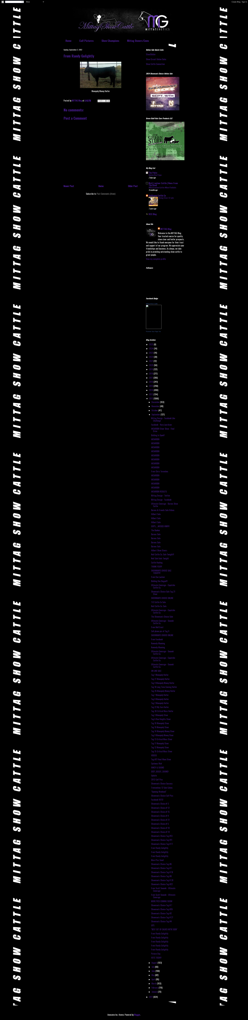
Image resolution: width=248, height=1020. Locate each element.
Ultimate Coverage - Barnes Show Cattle (164, 505)
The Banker (155, 530)
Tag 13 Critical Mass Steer (161, 739)
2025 (151, 344)
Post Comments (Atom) (106, 193)
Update (154, 775)
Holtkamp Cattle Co (157, 195)
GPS (152, 925)
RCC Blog (153, 214)
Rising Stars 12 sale (166, 197)
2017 (151, 377)
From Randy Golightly (159, 847)
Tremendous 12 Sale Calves (162, 787)
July (153, 966)
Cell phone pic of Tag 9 (160, 631)
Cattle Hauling (156, 562)
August (155, 962)
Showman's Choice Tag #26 (162, 909)
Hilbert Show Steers (159, 550)
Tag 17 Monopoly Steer (160, 743)
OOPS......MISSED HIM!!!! (160, 526)
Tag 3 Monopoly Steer (159, 715)
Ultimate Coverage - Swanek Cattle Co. (162, 622)
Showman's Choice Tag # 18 (162, 872)
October (155, 410)
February (155, 987)
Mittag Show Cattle (152, 304)
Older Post (133, 186)
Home (68, 41)
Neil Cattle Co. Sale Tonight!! (162, 554)
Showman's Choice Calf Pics (162, 795)
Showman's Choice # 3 (160, 803)
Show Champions (110, 41)
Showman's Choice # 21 (160, 819)
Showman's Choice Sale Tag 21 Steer (163, 593)
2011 (151, 996)
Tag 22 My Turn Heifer (160, 707)
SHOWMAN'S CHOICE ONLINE (162, 598)
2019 (151, 369)
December (156, 402)
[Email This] (99, 101)
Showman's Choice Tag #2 (161, 913)
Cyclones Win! (156, 763)
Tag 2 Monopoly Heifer (160, 703)
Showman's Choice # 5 (160, 823)
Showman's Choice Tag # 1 (161, 868)
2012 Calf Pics (157, 779)
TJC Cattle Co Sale (158, 602)
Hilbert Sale (156, 514)
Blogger (137, 1014)
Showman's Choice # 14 (160, 831)
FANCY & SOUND (157, 767)
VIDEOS (154, 755)
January (155, 991)
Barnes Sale (155, 534)
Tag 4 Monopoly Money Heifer (162, 683)
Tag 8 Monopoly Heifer (160, 699)
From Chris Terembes (159, 471)
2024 (151, 348)
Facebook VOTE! (157, 799)
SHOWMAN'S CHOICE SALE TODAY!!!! (161, 572)
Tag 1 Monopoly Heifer (160, 674)
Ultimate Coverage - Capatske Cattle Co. (163, 586)
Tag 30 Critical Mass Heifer (162, 711)
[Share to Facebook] (106, 101)
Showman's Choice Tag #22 (162, 884)
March (154, 983)
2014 (151, 390)
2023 (151, 352)
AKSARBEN (155, 439)
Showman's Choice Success (162, 783)
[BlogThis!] (101, 101)
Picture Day (155, 953)
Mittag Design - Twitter (160, 495)
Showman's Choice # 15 (160, 811)
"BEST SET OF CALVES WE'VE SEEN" (164, 929)
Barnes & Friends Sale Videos (162, 510)
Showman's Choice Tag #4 (161, 921)
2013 (151, 394)
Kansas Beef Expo (155, 174)
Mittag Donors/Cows (138, 41)
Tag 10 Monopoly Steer (160, 723)
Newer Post (69, 186)
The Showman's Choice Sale (162, 616)
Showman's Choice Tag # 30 (162, 880)
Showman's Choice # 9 (160, 815)
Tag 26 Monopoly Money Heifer (163, 691)
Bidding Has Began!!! (159, 581)
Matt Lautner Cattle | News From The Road (163, 184)
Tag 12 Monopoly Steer (160, 747)
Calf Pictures (86, 41)
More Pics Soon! (157, 860)
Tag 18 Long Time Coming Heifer (164, 687)
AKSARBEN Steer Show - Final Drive (162, 430)
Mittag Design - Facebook (161, 499)
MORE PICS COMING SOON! (161, 901)
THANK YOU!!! (156, 566)
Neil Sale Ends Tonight (160, 558)
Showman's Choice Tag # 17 (162, 843)
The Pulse (153, 172)
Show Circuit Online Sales (156, 59)
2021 (151, 361)
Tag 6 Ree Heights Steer (161, 719)
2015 (151, 386)
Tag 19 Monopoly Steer (160, 727)
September (156, 414)
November (156, 406)
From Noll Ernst (157, 627)
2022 (151, 356)
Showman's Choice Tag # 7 (161, 905)
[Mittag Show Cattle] (153, 328)
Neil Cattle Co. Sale (158, 606)
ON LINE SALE (156, 670)
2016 (151, 381)
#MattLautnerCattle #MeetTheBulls (162, 187)
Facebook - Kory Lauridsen (161, 424)
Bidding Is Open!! (158, 435)
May (153, 975)
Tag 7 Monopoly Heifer (160, 695)
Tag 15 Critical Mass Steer (161, 751)
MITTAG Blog (166, 229)
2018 (151, 373)
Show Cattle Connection (155, 64)
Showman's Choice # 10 (160, 827)
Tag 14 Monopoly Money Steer (163, 731)
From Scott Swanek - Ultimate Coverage (163, 889)
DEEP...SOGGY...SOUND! (160, 771)
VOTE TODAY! (156, 957)
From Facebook (157, 639)
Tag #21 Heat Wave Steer (161, 759)
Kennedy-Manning (158, 643)
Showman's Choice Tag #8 (161, 876)
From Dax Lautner (158, 577)
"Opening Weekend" (158, 791)
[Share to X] (103, 101)
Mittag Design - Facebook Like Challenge (163, 419)
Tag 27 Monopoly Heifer (160, 679)
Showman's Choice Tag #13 (161, 835)
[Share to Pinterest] (108, 101)
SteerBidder (151, 54)
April (154, 979)
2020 (151, 365)
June (154, 970)
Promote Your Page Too (153, 331)
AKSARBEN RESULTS (159, 491)
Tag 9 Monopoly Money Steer (162, 735)
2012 (151, 398)
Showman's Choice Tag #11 (161, 839)
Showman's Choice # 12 (160, 807)
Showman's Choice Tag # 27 (162, 917)
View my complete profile (156, 258)
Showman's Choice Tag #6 (161, 864)
